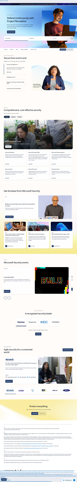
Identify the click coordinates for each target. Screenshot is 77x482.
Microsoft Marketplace (21, 475)
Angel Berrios (43, 445)
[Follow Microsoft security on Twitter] (18, 470)
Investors (61, 475)
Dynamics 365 (14, 474)
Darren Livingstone (49, 445)
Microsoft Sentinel (23, 377)
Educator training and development (20, 473)
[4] (4, 458)
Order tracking (14, 471)
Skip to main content (4, 0)
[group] (38, 370)
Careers (39, 475)
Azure (53, 474)
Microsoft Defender (32, 377)
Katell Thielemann (27, 448)
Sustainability (2, 477)
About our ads (48, 481)
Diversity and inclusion (68, 475)
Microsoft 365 (19, 474)
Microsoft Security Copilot (12, 377)
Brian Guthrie (24, 443)
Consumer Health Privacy (4, 481)
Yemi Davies (34, 443)
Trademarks (35, 481)
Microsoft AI (2, 474)
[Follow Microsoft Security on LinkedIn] (15, 470)
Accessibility (74, 475)
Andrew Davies (34, 445)
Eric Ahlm (39, 445)
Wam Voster (33, 448)
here (21, 456)
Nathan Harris (29, 443)
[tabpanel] (38, 150)
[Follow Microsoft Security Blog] (21, 470)
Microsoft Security (8, 474)
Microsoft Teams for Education (62, 471)
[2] (4, 431)
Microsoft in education (45, 471)
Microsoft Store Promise (29, 471)
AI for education (41, 473)
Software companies (28, 475)
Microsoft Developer (57, 474)
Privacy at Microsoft (56, 475)
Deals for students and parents (32, 473)
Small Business (48, 474)
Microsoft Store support (4, 471)
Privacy (20, 481)
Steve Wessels (39, 443)
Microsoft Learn (64, 474)
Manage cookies (25, 481)
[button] (9, 72)
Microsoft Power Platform (27, 474)
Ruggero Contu (38, 448)
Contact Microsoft (16, 481)
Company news (49, 475)
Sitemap (11, 481)
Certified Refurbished (21, 471)
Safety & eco (40, 481)
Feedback (4, 479)
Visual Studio (35, 475)
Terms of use (30, 481)
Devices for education (53, 471)
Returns (10, 471)
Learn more (55, 4)
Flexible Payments (37, 471)
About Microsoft (44, 475)
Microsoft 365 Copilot (42, 474)
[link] (5, 50)
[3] (4, 450)
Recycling (44, 481)
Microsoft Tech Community (11, 475)
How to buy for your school (9, 473)
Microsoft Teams (35, 474)
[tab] (7, 117)
